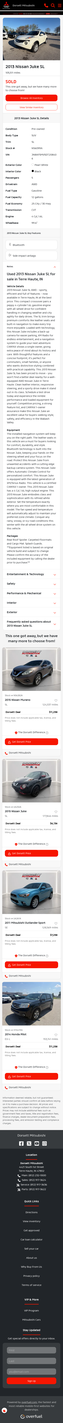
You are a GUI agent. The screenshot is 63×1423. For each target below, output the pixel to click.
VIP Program (31, 1310)
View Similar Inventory (32, 107)
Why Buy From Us (31, 1266)
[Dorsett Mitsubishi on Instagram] (43, 1142)
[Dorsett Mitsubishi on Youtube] (35, 1142)
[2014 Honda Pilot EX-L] (31, 1003)
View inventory (31, 1221)
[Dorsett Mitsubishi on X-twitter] (28, 1142)
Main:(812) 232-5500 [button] (34, 1175)
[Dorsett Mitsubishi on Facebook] (20, 1142)
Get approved (31, 1230)
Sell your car (31, 1248)
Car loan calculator (32, 1239)
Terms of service (31, 1284)
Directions (32, 1212)
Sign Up (32, 1380)
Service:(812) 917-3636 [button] (34, 1184)
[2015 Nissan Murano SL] (31, 669)
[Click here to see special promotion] (31, 13)
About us (31, 1257)
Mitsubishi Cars (31, 1319)
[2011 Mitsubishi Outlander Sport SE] (31, 892)
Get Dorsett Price (21, 741)
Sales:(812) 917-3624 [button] (34, 1179)
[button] (46, 5)
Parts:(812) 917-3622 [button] (34, 1189)
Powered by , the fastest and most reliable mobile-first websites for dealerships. (31, 1405)
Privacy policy (31, 1275)
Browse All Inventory (31, 97)
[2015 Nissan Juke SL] (31, 781)
